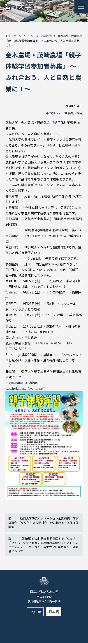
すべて (31, 35)
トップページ (13, 35)
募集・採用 (75, 113)
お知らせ (46, 35)
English (35, 611)
